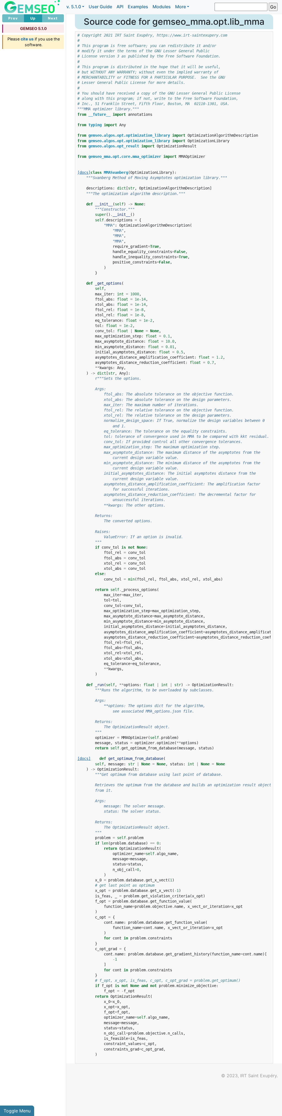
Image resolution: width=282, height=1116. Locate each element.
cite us (27, 39)
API (119, 6)
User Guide (100, 6)
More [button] (180, 6)
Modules (162, 6)
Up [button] (33, 18)
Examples (138, 6)
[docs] (84, 172)
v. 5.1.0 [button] (73, 6)
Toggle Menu (17, 1111)
